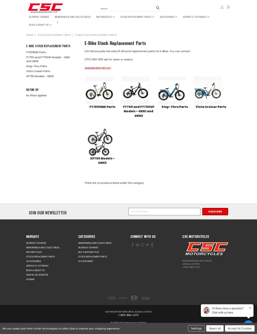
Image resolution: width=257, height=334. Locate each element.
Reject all (215, 328)
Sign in (30, 274)
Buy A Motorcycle (88, 252)
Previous (17, 323)
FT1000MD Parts (36, 52)
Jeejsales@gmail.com (97, 68)
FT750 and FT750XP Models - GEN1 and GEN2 (48, 59)
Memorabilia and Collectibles (73, 17)
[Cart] (228, 7)
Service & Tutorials (195, 17)
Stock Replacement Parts (136, 17)
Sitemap (30, 279)
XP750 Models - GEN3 (40, 76)
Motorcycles (104, 17)
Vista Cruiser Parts (38, 71)
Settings (196, 328)
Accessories (167, 17)
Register (43, 274)
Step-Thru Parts (36, 66)
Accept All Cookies (240, 328)
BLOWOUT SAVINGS (39, 17)
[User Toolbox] (222, 7)
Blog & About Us (39, 24)
